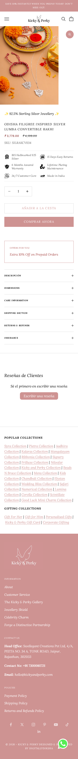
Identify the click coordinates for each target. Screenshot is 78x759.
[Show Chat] (64, 743)
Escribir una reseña (39, 396)
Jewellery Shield (16, 610)
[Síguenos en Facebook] (11, 724)
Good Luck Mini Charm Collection (46, 500)
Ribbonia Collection (35, 457)
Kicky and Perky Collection (41, 467)
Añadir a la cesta (39, 208)
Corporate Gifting (56, 522)
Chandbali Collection (36, 478)
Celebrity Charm (16, 617)
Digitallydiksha (41, 748)
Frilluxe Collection (34, 462)
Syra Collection (15, 446)
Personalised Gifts (59, 517)
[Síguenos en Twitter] (22, 724)
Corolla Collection (34, 494)
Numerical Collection (36, 489)
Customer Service (17, 595)
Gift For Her (13, 517)
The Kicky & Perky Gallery (23, 602)
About (8, 587)
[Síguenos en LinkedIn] (39, 731)
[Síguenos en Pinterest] (44, 724)
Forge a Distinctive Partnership (27, 625)
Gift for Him (34, 517)
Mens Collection (45, 473)
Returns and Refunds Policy (24, 711)
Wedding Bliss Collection (39, 484)
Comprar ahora (39, 222)
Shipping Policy (16, 703)
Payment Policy (15, 696)
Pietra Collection (41, 446)
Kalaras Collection (34, 451)
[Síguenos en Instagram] (33, 724)
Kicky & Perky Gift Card (22, 522)
